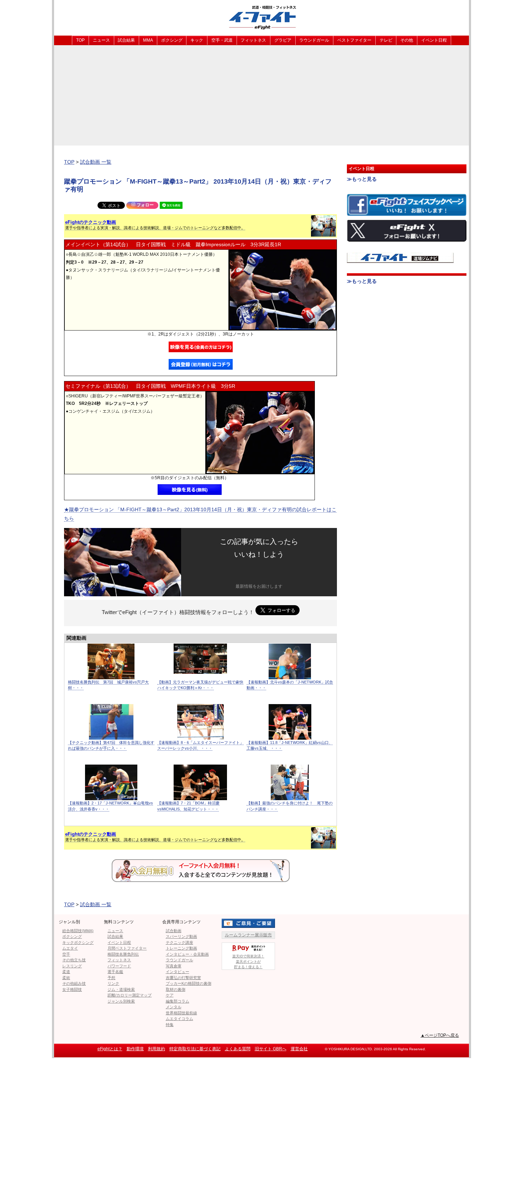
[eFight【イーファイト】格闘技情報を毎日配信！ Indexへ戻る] (261, 17)
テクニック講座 (179, 942)
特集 (170, 1025)
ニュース (101, 40)
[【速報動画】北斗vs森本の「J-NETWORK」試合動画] (290, 675)
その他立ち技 (74, 960)
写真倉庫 (173, 966)
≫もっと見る (362, 179)
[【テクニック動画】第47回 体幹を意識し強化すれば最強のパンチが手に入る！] (111, 736)
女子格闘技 (72, 989)
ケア (170, 995)
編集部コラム (177, 1001)
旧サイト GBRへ (270, 1048)
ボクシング (172, 40)
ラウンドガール (314, 40)
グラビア (282, 40)
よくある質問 (237, 1048)
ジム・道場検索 (121, 989)
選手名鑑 (115, 972)
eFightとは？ (109, 1048)
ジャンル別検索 (121, 1001)
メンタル (173, 1007)
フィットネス (253, 40)
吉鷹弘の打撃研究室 (183, 978)
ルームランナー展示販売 (248, 935)
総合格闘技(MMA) (78, 931)
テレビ (386, 40)
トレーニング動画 (181, 948)
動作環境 (135, 1048)
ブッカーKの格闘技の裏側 (188, 983)
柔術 (66, 978)
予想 (111, 978)
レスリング (72, 966)
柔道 (66, 972)
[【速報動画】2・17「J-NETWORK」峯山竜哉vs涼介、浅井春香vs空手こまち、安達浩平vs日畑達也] (111, 796)
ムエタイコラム (179, 1018)
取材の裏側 (175, 989)
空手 (66, 954)
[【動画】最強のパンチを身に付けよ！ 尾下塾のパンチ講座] (290, 796)
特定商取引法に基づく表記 (195, 1048)
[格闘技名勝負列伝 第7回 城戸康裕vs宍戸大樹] (111, 675)
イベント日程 (434, 40)
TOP (80, 40)
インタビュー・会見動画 (187, 954)
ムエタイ (70, 948)
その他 (406, 40)
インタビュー (177, 972)
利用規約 (156, 1048)
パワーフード (119, 966)
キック (196, 40)
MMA (148, 40)
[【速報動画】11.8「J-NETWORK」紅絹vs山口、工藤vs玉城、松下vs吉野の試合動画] (290, 736)
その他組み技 (74, 983)
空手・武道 (222, 40)
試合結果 (126, 40)
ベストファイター (354, 40)
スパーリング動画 (181, 936)
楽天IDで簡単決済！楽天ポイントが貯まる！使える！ (248, 961)
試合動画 (173, 931)
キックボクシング (78, 942)
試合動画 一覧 (95, 162)
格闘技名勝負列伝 (123, 954)
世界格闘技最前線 (181, 1013)
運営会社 (299, 1048)
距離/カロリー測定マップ (129, 995)
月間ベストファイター (127, 948)
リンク (113, 983)
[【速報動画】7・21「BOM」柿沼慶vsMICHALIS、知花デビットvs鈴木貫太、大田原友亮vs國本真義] (200, 796)
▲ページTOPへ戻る (440, 1035)
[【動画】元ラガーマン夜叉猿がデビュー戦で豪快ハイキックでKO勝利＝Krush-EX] (200, 670)
